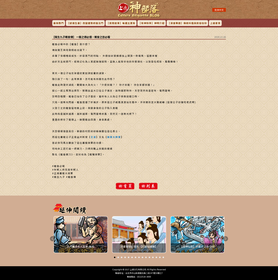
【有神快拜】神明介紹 (152, 23)
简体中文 (219, 10)
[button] (114, 257)
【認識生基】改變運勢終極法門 (85, 23)
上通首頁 (215, 23)
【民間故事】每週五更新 (121, 23)
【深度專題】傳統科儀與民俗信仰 (187, 23)
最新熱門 (58, 23)
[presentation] (52, 238)
